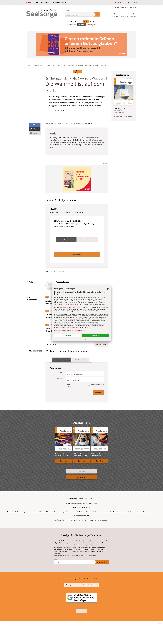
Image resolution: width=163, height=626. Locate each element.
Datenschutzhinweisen (90, 555)
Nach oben (81, 611)
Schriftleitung (133, 7)
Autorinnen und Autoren (121, 7)
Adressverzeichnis (85, 507)
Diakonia (152, 512)
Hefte (85, 21)
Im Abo (66, 240)
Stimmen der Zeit (76, 512)
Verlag (129, 2)
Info (135, 2)
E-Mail (61, 372)
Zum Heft (63, 461)
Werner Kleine (59, 110)
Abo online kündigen (101, 520)
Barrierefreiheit (92, 579)
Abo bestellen (81, 477)
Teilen (35, 125)
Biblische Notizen (142, 512)
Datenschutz (81, 579)
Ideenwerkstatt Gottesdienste (112, 512)
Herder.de (29, 2)
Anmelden (64, 271)
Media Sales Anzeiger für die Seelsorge (25, 512)
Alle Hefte (81, 471)
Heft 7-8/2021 (61, 65)
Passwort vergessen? (69, 385)
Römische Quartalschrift (81, 516)
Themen (78, 21)
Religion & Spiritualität (61, 2)
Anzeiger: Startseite (32, 65)
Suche (67, 11)
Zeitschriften (119, 2)
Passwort (60, 378)
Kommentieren (101, 344)
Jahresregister (91, 24)
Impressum (102, 579)
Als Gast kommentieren (80, 360)
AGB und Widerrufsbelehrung (66, 579)
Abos (92, 21)
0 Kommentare (87, 124)
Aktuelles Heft (71, 24)
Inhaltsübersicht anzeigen (123, 116)
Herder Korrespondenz (61, 512)
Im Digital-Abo (88, 240)
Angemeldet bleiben (97, 385)
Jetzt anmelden (102, 562)
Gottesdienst (97, 512)
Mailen (35, 133)
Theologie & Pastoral (43, 2)
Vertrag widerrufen (72, 585)
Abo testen (77, 254)
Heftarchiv (81, 24)
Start (71, 21)
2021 (54, 65)
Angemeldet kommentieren (61, 360)
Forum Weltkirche (129, 512)
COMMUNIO (87, 512)
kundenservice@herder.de (84, 520)
